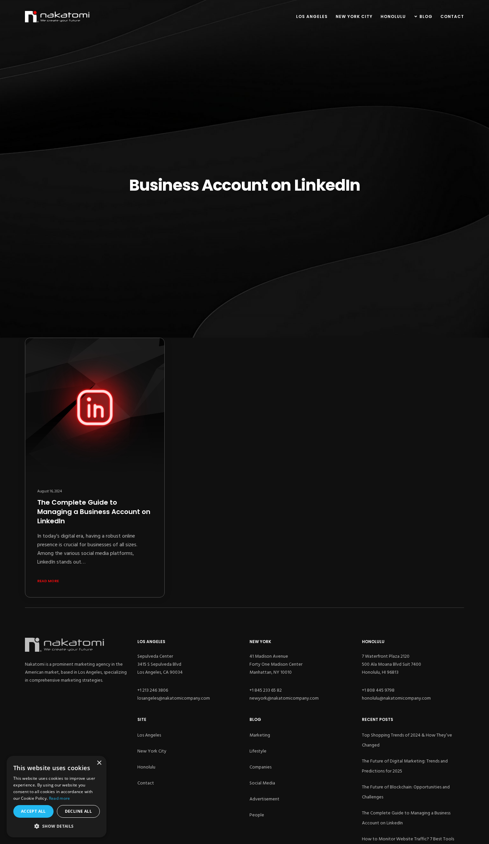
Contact (145, 783)
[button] (56, 826)
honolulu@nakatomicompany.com (396, 698)
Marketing (259, 735)
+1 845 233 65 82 (265, 690)
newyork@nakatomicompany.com (284, 698)
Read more (59, 798)
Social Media (262, 783)
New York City (151, 751)
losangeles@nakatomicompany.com (173, 698)
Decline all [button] (78, 811)
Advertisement (264, 799)
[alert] (56, 796)
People (256, 815)
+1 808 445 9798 (378, 690)
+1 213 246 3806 (152, 690)
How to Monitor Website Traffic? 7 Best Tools (408, 839)
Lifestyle (257, 751)
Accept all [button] (33, 811)
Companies (260, 767)
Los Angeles (149, 735)
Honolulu (146, 767)
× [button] (98, 762)
